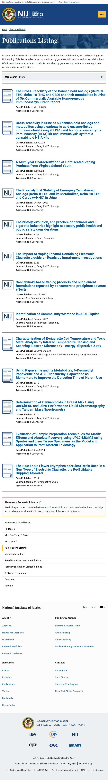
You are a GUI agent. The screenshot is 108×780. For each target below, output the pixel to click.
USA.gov (85, 770)
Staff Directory (62, 677)
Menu (102, 14)
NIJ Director (8, 639)
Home (4, 29)
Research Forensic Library (53, 507)
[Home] (30, 14)
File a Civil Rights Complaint (69, 691)
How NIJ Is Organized (13, 632)
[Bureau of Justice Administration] (33, 736)
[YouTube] (103, 609)
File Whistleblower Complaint (44, 763)
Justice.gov (98, 770)
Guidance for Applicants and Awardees (74, 646)
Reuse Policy (8, 705)
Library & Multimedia (17, 29)
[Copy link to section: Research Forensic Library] (39, 502)
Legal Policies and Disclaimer (18, 770)
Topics (5, 691)
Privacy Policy (85, 763)
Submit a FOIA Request (66, 684)
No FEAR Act (42, 770)
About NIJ (7, 625)
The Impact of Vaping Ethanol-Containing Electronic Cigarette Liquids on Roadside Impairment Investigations (59, 256)
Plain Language (68, 763)
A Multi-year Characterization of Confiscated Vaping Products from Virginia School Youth (55, 164)
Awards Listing (62, 632)
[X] (94, 609)
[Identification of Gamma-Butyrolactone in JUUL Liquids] (8, 317)
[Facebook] (86, 609)
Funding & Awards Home (67, 625)
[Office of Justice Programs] (9, 14)
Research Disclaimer (12, 653)
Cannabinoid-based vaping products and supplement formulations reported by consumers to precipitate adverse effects (61, 285)
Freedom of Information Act (65, 770)
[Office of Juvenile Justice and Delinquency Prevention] (33, 747)
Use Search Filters (15, 76)
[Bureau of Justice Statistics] (53, 738)
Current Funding (63, 639)
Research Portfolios (12, 646)
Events (5, 670)
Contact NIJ (61, 670)
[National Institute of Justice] (75, 736)
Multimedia (8, 698)
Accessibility (21, 763)
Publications (8, 684)
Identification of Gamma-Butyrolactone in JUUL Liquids (57, 314)
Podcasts (7, 677)
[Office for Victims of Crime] (54, 747)
